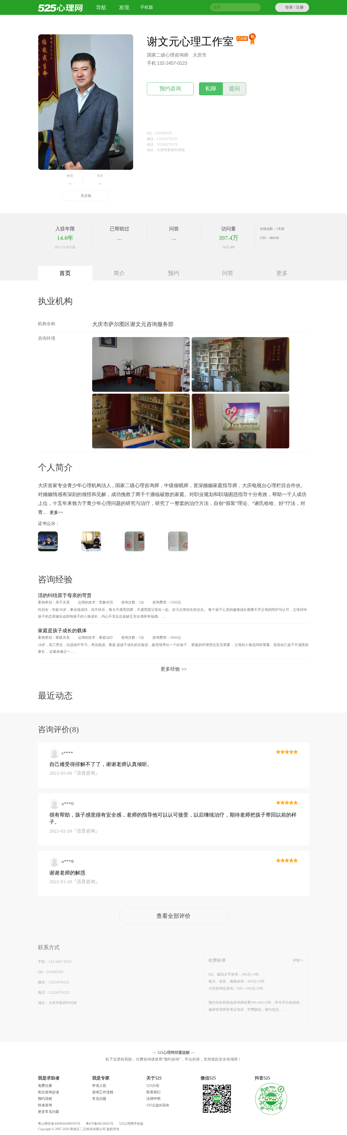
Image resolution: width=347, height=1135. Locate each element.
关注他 (86, 196)
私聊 (210, 89)
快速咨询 (45, 1105)
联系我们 (153, 1092)
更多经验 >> (173, 669)
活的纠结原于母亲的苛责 (65, 595)
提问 (234, 89)
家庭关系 (63, 637)
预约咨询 (170, 89)
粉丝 (70, 179)
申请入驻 (99, 1086)
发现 (124, 7)
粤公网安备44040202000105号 (59, 1124)
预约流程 (45, 1099)
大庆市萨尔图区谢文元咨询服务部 (133, 324)
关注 (100, 179)
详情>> (298, 960)
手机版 (146, 7)
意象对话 (106, 602)
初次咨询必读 (48, 1092)
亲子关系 (63, 602)
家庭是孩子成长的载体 (62, 630)
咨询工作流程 (102, 1092)
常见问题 (99, 1099)
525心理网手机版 (131, 1124)
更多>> (56, 512)
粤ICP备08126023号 (100, 1124)
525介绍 (152, 1086)
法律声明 (153, 1099)
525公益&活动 (157, 1105)
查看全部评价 (173, 916)
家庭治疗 (106, 637)
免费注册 (45, 1086)
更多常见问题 (48, 1112)
